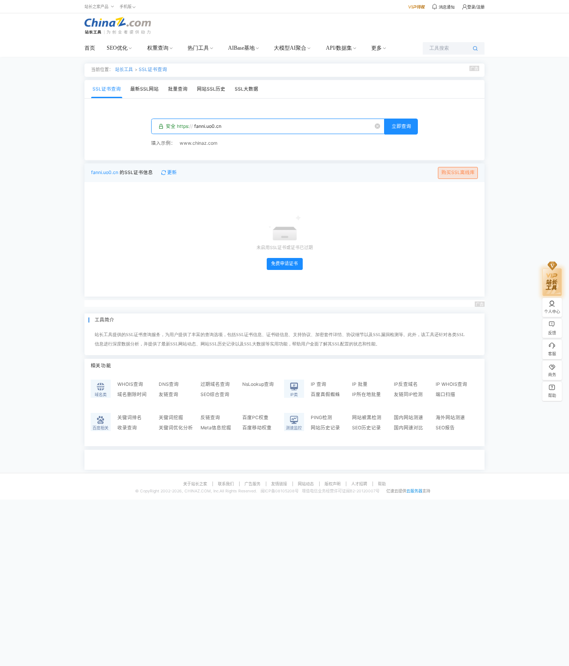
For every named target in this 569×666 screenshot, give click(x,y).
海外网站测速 (450, 417)
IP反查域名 (406, 384)
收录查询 (127, 428)
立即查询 (401, 126)
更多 (376, 48)
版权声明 (333, 484)
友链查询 (168, 394)
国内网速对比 (408, 428)
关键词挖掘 (171, 417)
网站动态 (306, 484)
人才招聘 (359, 484)
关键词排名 (129, 417)
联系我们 (226, 484)
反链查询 (210, 417)
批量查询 (178, 89)
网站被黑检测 (366, 417)
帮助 (382, 484)
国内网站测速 (408, 417)
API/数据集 (339, 48)
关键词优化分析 (176, 428)
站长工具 (124, 69)
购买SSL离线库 (458, 172)
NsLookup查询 (258, 384)
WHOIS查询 (130, 384)
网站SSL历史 (211, 89)
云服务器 (414, 490)
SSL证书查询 (153, 69)
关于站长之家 (195, 484)
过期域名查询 (215, 384)
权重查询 (157, 48)
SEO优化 (117, 48)
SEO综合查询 (214, 394)
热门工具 (198, 48)
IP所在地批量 (366, 394)
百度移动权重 (257, 428)
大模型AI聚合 (290, 48)
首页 (89, 48)
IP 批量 (360, 384)
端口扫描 (445, 394)
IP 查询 (318, 384)
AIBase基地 (241, 48)
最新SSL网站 (144, 89)
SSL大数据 (246, 89)
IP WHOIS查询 (451, 384)
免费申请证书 (284, 263)
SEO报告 (445, 428)
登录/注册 (476, 6)
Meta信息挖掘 (215, 428)
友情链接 (279, 484)
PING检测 (321, 417)
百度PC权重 (255, 417)
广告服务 (252, 484)
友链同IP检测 (408, 394)
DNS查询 (169, 384)
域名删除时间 (132, 394)
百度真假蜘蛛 (325, 394)
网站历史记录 (325, 428)
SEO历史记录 (366, 428)
